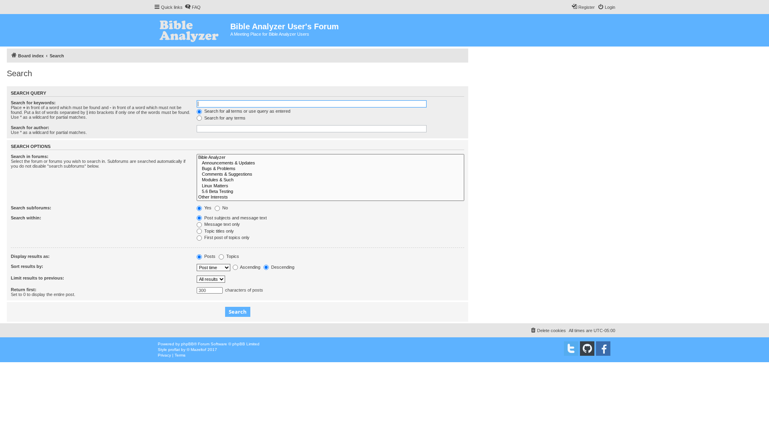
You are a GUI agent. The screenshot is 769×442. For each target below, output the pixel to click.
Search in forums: (29, 156)
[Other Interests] (330, 197)
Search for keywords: (33, 102)
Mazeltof (198, 349)
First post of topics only (226, 237)
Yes (207, 207)
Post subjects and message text (235, 217)
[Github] (587, 348)
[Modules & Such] (330, 180)
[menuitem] (193, 7)
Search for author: (30, 127)
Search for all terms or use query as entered (246, 111)
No (224, 207)
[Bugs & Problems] (330, 169)
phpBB (187, 344)
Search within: (26, 217)
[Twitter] (571, 348)
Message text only (221, 224)
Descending (282, 267)
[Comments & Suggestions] (330, 174)
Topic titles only (218, 231)
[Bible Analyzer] (330, 157)
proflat (174, 349)
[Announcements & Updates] (330, 163)
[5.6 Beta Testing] (330, 192)
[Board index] (192, 30)
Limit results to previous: (37, 278)
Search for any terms (224, 118)
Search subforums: (31, 207)
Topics (232, 256)
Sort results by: (27, 266)
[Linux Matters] (330, 186)
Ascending (249, 267)
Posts (209, 256)
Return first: (23, 289)
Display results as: (30, 256)
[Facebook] (603, 348)
